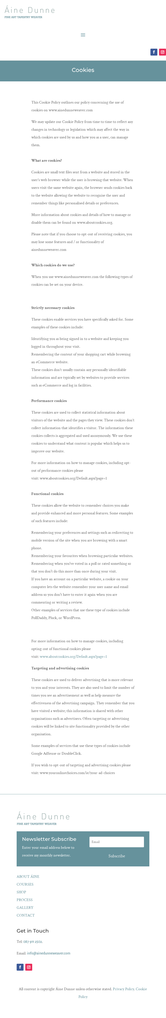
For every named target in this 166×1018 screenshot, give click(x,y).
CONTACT (26, 915)
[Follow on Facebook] (153, 52)
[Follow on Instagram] (162, 52)
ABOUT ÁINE (28, 876)
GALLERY (25, 907)
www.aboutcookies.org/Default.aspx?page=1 (73, 656)
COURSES (25, 884)
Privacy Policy (123, 989)
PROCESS (25, 899)
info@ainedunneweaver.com (48, 953)
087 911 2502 (32, 942)
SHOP (21, 892)
